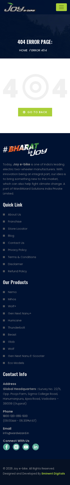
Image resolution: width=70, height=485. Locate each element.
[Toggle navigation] (61, 7)
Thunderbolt (16, 327)
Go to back (36, 112)
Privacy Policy (17, 250)
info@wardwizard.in (16, 433)
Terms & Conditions (22, 257)
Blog (11, 236)
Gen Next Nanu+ (19, 313)
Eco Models (16, 363)
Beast (12, 334)
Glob (11, 342)
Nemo (12, 292)
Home (23, 50)
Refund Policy (17, 271)
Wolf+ (12, 306)
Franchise (15, 221)
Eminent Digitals (53, 473)
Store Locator (17, 229)
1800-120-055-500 (15, 416)
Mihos (12, 299)
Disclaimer (15, 264)
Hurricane (15, 320)
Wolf (11, 349)
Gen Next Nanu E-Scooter (26, 356)
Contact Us (16, 243)
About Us (14, 214)
